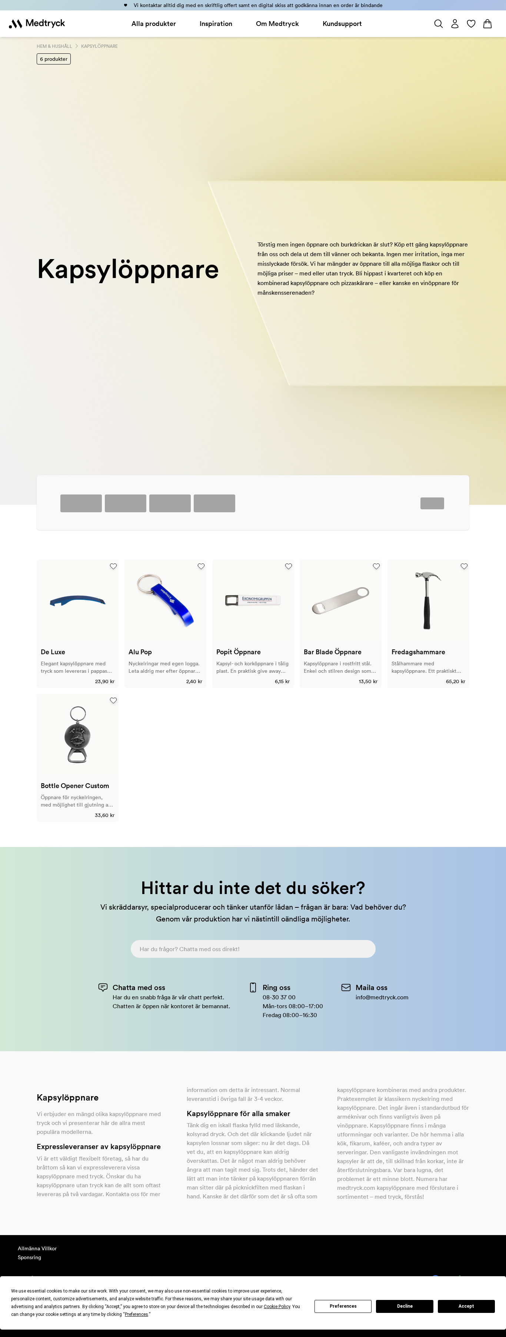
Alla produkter (154, 23)
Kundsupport (342, 23)
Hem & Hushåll (54, 46)
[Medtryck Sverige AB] (37, 24)
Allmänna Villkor (37, 1248)
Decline (405, 1306)
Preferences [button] (136, 1314)
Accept (466, 1306)
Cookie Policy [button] (277, 1306)
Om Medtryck (277, 23)
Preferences (343, 1306)
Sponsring (29, 1257)
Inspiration (216, 23)
